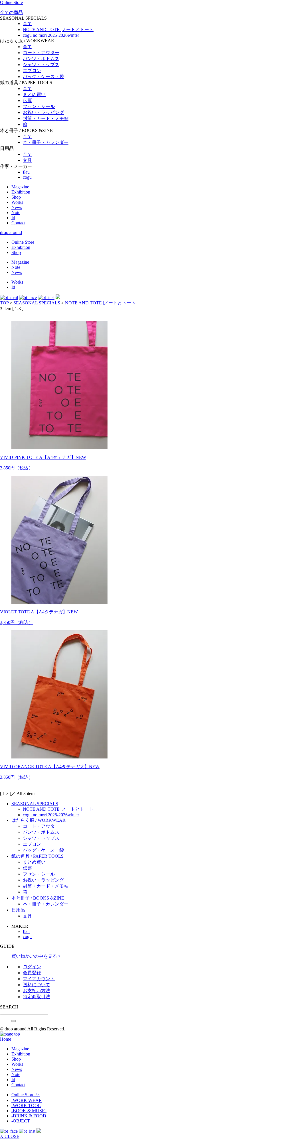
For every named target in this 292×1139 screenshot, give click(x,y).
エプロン (32, 70)
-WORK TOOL (26, 1105)
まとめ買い (34, 94)
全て (27, 23)
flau (26, 172)
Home (5, 1039)
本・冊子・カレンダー (45, 142)
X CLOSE (9, 1136)
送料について (36, 984)
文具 (27, 160)
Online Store (11, 2)
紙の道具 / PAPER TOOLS (37, 856)
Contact (18, 222)
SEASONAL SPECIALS (36, 302)
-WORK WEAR (26, 1100)
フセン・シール (39, 106)
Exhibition (20, 192)
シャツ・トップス (41, 64)
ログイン (32, 966)
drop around (11, 232)
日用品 (18, 910)
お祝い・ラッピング (43, 112)
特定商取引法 (36, 996)
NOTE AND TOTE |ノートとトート (58, 29)
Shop (16, 197)
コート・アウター (41, 52)
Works (17, 202)
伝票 (27, 100)
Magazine (20, 186)
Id (13, 217)
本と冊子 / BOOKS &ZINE (37, 898)
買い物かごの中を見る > (36, 956)
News (16, 207)
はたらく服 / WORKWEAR (38, 820)
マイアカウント (39, 978)
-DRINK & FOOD (28, 1115)
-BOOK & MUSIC (28, 1110)
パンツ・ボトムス (41, 58)
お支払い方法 (36, 990)
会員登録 (32, 972)
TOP (4, 302)
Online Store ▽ (25, 1094)
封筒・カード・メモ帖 (45, 118)
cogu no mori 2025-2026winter (51, 35)
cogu (27, 177)
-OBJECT (20, 1120)
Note (15, 212)
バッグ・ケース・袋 (43, 76)
